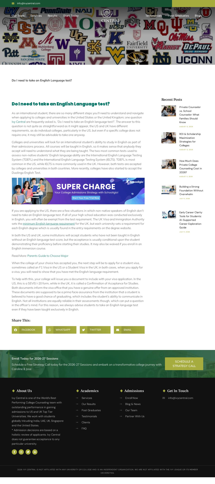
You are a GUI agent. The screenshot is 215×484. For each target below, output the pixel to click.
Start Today (71, 15)
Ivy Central (19, 121)
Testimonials (153, 15)
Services (36, 15)
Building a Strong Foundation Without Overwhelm (191, 190)
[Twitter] (28, 452)
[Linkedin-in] (34, 452)
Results (52, 15)
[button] (27, 330)
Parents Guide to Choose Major (47, 255)
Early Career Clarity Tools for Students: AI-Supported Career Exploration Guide (190, 220)
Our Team (18, 15)
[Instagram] (21, 452)
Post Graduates (178, 15)
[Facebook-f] (14, 452)
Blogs (198, 15)
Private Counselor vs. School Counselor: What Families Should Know (190, 114)
